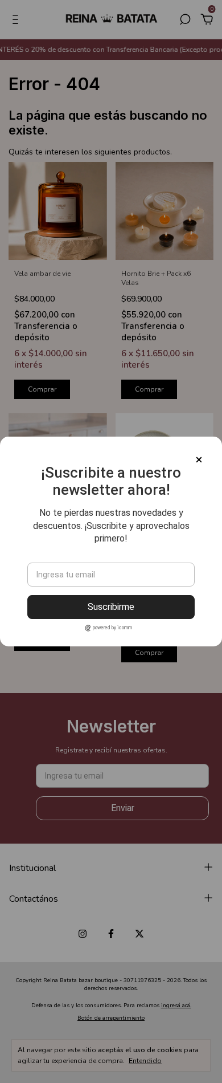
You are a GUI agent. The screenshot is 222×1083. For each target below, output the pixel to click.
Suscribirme (111, 606)
